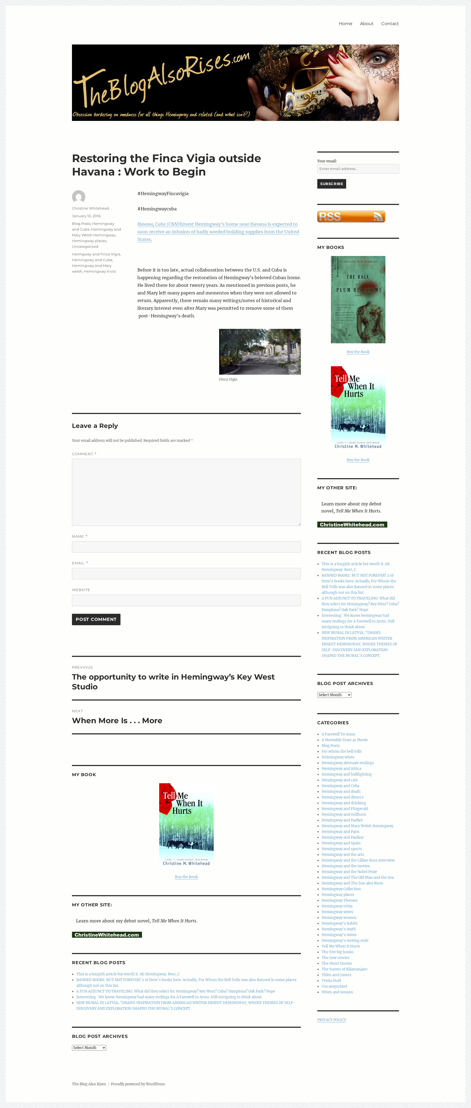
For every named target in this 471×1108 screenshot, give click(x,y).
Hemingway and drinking (344, 803)
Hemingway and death (341, 791)
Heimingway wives (338, 757)
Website (81, 590)
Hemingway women (339, 917)
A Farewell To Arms (338, 734)
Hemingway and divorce (343, 797)
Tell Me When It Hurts (341, 946)
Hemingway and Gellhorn (344, 814)
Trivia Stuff (331, 980)
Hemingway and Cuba (92, 260)
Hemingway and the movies (346, 866)
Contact (390, 23)
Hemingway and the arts (343, 854)
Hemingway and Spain (341, 843)
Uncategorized (85, 246)
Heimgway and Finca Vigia (96, 254)
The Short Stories (337, 963)
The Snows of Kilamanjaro (344, 969)
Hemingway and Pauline (343, 837)
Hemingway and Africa (341, 768)
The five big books (338, 952)
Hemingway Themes (340, 900)
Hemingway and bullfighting (347, 774)
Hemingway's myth (339, 929)
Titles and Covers (336, 975)
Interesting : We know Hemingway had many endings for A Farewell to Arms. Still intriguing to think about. (169, 997)
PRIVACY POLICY (331, 1020)
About (367, 23)
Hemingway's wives (339, 935)
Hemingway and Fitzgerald (345, 808)
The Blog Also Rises (89, 1084)
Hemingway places (89, 241)
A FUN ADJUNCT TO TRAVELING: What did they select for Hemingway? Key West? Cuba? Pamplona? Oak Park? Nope (175, 991)
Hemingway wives (337, 912)
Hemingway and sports (342, 849)
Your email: (327, 161)
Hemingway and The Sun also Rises (352, 883)
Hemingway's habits (340, 923)
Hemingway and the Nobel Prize (349, 871)
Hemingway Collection (341, 889)
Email (80, 563)
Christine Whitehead (90, 208)
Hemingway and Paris (341, 831)
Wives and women (337, 992)
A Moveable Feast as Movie (345, 740)
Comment (84, 454)
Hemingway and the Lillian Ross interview (358, 860)
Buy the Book (186, 877)
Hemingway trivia (100, 271)
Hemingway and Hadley (342, 820)
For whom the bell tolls (342, 751)
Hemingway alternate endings (348, 763)
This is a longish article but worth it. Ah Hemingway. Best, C (128, 974)
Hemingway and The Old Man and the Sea (358, 877)
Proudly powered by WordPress (138, 1084)
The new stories (335, 957)
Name (80, 536)
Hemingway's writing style (345, 940)
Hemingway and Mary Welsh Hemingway (357, 826)
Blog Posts (81, 223)
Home (345, 23)
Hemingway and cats (340, 780)
